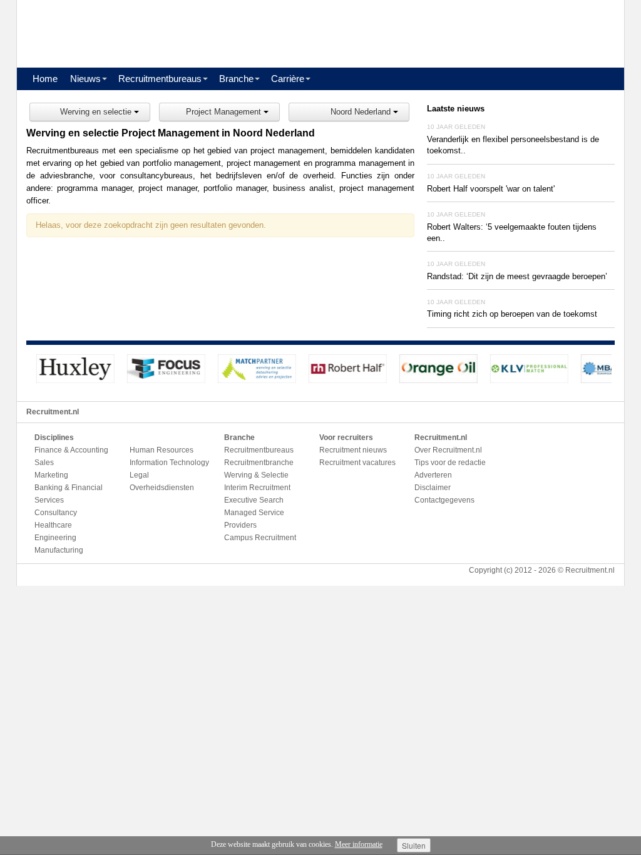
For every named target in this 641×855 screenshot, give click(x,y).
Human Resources (161, 450)
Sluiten (414, 845)
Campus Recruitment (260, 537)
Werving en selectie (97, 111)
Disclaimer (432, 487)
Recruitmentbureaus (160, 78)
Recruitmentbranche (259, 462)
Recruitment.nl (590, 570)
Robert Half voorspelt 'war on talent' (491, 188)
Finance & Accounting (71, 450)
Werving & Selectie (256, 475)
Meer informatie (358, 844)
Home (45, 78)
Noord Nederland (362, 111)
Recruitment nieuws (353, 450)
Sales (44, 462)
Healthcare (53, 525)
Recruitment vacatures (357, 462)
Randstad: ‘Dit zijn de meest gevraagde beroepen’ (517, 276)
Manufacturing (58, 550)
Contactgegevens (444, 500)
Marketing (51, 475)
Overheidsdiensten (162, 487)
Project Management (225, 111)
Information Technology (169, 462)
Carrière (287, 78)
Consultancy (55, 512)
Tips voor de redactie (450, 462)
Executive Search (254, 500)
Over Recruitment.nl (448, 450)
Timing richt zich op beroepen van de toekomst (512, 314)
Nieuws (85, 78)
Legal (139, 475)
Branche (236, 78)
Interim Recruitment (257, 487)
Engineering (55, 537)
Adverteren (433, 475)
